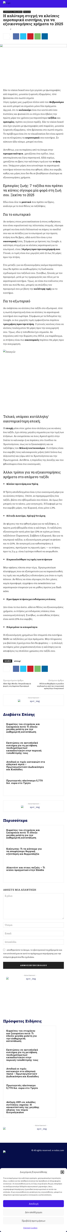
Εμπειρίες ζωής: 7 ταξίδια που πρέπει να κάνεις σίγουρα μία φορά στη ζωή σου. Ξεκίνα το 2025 (33, 190)
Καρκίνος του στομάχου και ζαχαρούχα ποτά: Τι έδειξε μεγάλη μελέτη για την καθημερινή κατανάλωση (23, 727)
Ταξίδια (27, 12)
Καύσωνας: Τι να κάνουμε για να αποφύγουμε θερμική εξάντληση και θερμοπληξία (24, 851)
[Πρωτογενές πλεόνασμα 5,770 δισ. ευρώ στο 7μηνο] (54, 786)
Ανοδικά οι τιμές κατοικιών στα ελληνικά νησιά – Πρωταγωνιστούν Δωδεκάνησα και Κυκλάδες (25, 765)
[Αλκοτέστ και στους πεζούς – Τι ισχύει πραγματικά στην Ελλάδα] (54, 873)
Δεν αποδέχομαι (33, 1212)
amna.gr (17, 661)
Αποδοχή (33, 1203)
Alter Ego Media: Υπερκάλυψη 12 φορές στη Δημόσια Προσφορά (17, 684)
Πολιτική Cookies (30, 1227)
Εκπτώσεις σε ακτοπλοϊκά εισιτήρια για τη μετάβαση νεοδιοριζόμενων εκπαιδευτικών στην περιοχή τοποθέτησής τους (23, 747)
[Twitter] (23, 36)
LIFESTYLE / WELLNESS (13, 12)
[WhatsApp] (37, 36)
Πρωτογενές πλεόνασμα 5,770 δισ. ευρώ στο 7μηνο (24, 782)
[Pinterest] (30, 36)
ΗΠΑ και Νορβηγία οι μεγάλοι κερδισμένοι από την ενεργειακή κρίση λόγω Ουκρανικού (50, 686)
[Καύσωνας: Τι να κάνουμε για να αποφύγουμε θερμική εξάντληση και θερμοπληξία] (54, 854)
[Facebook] (16, 36)
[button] (62, 1172)
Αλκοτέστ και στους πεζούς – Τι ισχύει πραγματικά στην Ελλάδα (25, 869)
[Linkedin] (45, 36)
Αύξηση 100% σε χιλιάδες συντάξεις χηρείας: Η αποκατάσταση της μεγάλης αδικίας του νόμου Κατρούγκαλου (22, 1107)
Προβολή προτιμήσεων (33, 1220)
